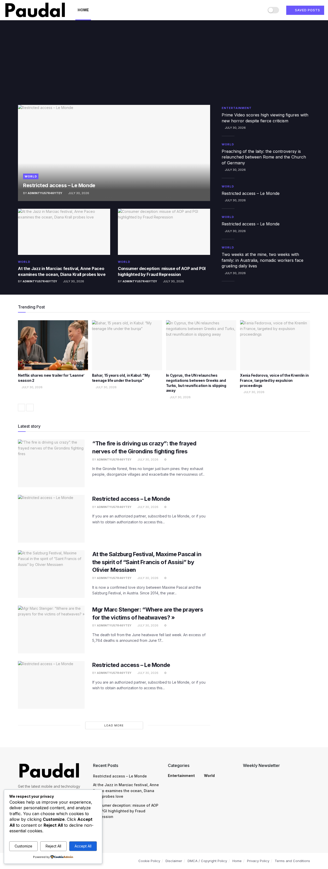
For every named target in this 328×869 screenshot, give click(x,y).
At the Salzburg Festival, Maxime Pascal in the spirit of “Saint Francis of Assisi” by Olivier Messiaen (146, 562)
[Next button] (30, 407)
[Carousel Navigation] (164, 407)
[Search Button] (258, 10)
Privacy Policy (258, 861)
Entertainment (237, 108)
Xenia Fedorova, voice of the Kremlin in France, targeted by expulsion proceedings (274, 380)
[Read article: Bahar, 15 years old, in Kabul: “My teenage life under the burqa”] (127, 345)
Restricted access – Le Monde (59, 185)
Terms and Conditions (292, 861)
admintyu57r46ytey (45, 193)
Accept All (83, 846)
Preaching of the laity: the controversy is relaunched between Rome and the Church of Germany (264, 157)
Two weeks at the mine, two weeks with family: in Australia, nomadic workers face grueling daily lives (262, 260)
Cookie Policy (149, 861)
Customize (23, 846)
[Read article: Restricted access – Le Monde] (114, 153)
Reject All (53, 846)
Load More (114, 725)
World (31, 176)
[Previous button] (21, 407)
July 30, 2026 (78, 193)
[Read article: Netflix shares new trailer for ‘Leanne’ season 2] (53, 345)
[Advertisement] (164, 66)
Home (83, 10)
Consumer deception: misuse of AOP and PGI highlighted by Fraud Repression (125, 811)
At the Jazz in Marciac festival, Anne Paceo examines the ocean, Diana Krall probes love (126, 790)
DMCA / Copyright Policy (207, 861)
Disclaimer (174, 861)
